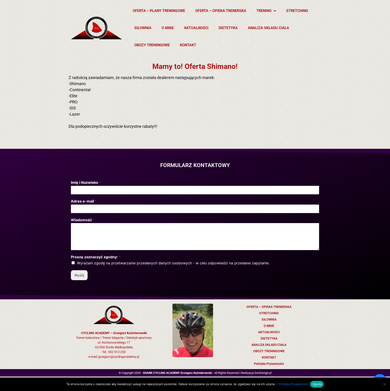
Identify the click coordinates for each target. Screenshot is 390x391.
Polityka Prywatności (269, 363)
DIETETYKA (228, 28)
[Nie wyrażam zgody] (384, 384)
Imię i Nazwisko (86, 182)
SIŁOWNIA (142, 28)
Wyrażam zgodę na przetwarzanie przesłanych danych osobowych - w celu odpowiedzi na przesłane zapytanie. (173, 263)
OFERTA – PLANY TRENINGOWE (159, 11)
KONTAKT (188, 45)
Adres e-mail (84, 201)
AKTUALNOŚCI (196, 28)
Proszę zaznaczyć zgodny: (96, 257)
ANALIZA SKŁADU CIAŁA (268, 28)
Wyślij (79, 275)
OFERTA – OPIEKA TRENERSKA (220, 11)
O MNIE (168, 28)
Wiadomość (83, 220)
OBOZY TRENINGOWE (152, 45)
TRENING (264, 11)
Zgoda (316, 384)
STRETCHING (297, 11)
